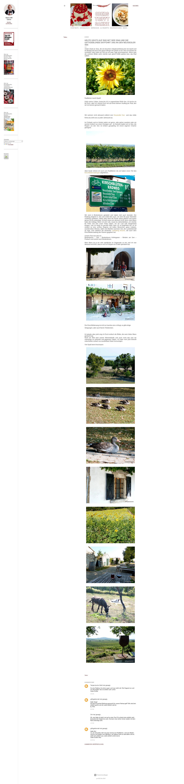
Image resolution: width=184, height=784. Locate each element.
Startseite (74, 28)
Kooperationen (116, 28)
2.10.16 (92, 693)
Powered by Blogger (102, 775)
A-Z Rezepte (104, 28)
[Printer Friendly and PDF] (6, 158)
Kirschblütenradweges (92, 172)
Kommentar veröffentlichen (94, 744)
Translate (10, 144)
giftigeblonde (94, 699)
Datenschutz (85, 28)
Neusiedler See (119, 115)
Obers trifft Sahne (8, 18)
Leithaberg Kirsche (118, 230)
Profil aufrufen (9, 23)
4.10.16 (92, 723)
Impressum (95, 28)
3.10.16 (92, 709)
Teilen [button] (65, 37)
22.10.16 (92, 740)
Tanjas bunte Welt (96, 685)
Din (91, 714)
